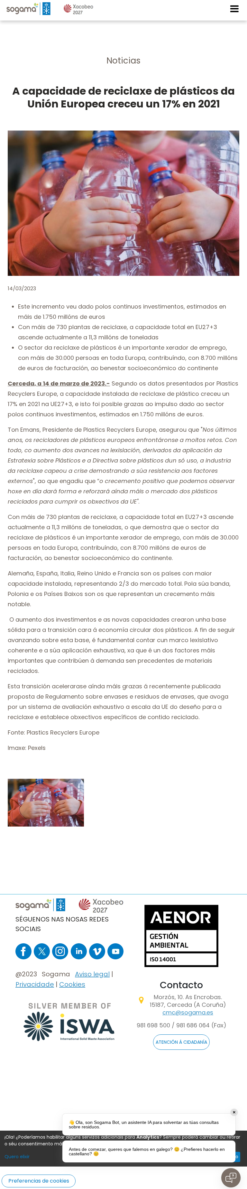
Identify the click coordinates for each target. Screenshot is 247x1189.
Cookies (72, 984)
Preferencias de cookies (38, 1181)
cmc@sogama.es (187, 1012)
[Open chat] (231, 1177)
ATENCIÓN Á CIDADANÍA (181, 1042)
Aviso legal (92, 974)
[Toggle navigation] (235, 8)
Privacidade (34, 984)
